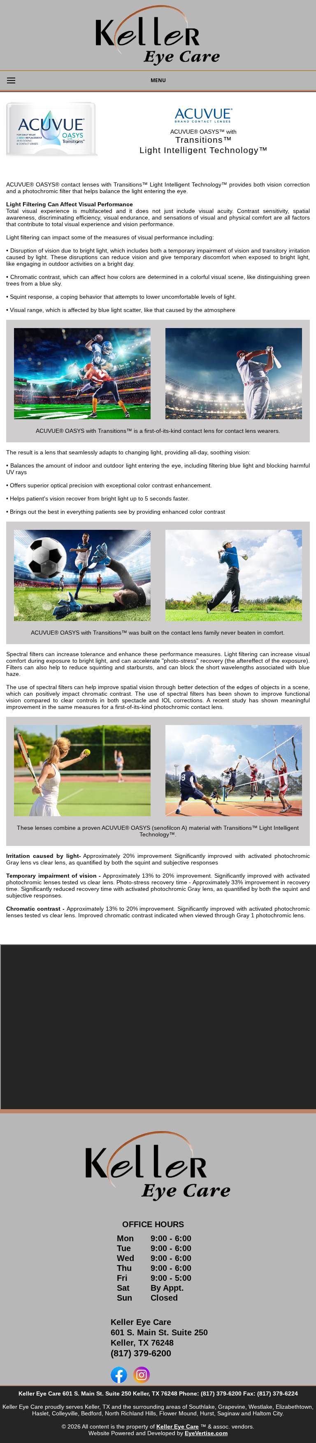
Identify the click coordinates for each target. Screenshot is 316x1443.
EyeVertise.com (206, 1433)
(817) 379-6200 (141, 1353)
